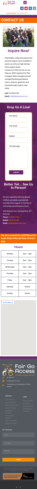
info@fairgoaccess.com (19, 96)
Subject (12, 136)
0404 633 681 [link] (14, 220)
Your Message (14, 146)
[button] (25, 2)
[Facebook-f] (20, 487)
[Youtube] (26, 8)
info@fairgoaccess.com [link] (17, 223)
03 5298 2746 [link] (14, 217)
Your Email (13, 126)
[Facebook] (22, 8)
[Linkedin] (30, 8)
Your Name (13, 116)
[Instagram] (16, 487)
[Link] (34, 8)
